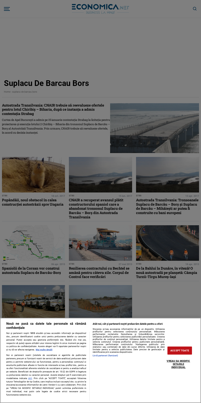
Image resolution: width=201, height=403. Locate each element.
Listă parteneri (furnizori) (105, 355)
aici (30, 378)
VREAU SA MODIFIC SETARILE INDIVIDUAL (178, 364)
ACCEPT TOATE (179, 350)
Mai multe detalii (44, 349)
